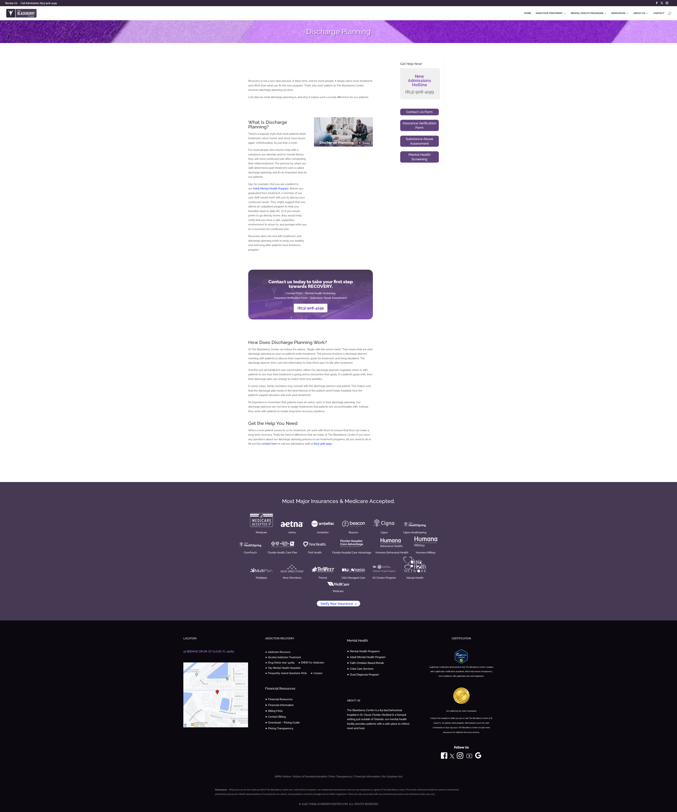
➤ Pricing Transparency (279, 728)
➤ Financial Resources (278, 699)
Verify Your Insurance (338, 603)
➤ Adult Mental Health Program (366, 657)
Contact (658, 13)
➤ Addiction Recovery (278, 652)
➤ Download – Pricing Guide (282, 722)
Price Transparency (340, 776)
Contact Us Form (419, 112)
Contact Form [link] (294, 293)
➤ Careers (316, 673)
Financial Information (367, 776)
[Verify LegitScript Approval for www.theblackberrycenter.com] (461, 662)
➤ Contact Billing (275, 716)
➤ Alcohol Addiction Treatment (283, 657)
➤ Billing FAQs (274, 711)
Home (527, 13)
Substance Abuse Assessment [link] (328, 297)
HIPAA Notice (283, 776)
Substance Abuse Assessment (419, 141)
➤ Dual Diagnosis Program (363, 674)
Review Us (11, 3)
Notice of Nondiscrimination (310, 776)
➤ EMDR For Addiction (311, 662)
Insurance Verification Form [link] (290, 297)
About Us (639, 13)
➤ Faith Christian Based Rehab (365, 663)
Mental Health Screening (419, 157)
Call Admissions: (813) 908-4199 (39, 3)
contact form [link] (269, 443)
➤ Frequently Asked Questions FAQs (286, 673)
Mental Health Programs (587, 13)
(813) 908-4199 (310, 308)
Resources (618, 13)
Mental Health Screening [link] (320, 293)
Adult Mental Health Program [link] (271, 188)
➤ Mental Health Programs (363, 651)
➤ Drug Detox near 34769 (279, 662)
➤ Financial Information (279, 705)
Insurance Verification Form (419, 125)
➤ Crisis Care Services (360, 668)
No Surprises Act (392, 776)
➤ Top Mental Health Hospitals (283, 668)
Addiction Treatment (549, 13)
